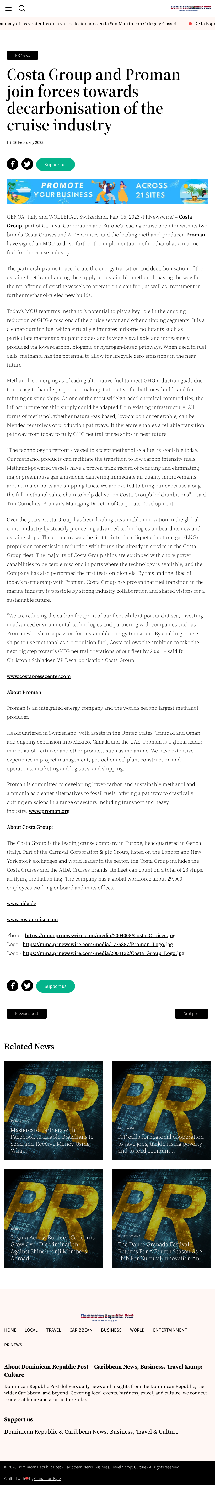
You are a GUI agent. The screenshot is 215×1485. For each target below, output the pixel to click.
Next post (192, 1013)
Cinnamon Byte (47, 1479)
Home (10, 1330)
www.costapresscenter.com (39, 676)
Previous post (26, 1013)
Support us (56, 164)
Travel (53, 1330)
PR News (22, 55)
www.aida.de (21, 903)
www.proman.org (49, 811)
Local (31, 1330)
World (137, 1330)
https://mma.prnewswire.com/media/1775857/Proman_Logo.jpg (98, 944)
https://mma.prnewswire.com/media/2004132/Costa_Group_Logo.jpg (103, 953)
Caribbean (81, 1330)
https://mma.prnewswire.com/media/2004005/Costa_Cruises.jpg (100, 935)
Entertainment (170, 1330)
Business (111, 1330)
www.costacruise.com (32, 919)
